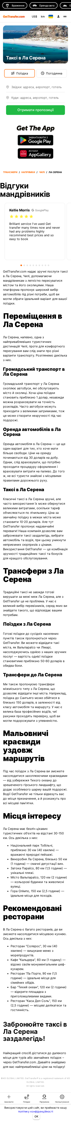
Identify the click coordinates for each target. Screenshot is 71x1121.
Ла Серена (55, 172)
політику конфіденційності (35, 1111)
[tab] (9, 1098)
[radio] (11, 216)
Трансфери (10, 172)
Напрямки (28, 172)
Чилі (42, 172)
